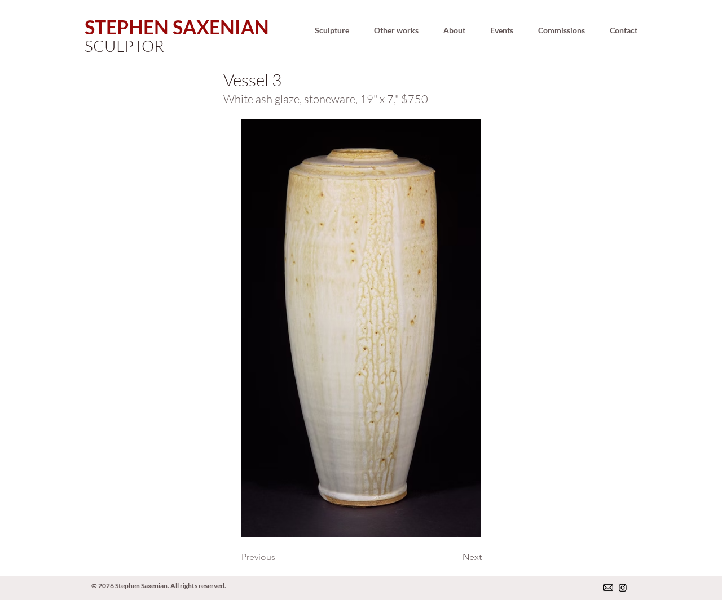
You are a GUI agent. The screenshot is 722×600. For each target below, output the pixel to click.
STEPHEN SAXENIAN (177, 26)
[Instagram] (623, 588)
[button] (332, 30)
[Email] (608, 588)
